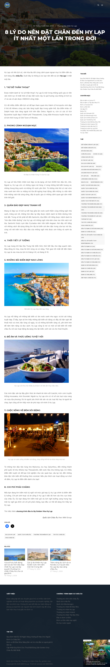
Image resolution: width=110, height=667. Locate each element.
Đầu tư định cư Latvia (86, 100)
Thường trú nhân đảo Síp (87, 126)
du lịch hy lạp (10, 534)
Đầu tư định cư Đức (64, 618)
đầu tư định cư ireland (90, 262)
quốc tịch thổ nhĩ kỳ (90, 200)
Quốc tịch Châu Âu (50, 517)
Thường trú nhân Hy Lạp (67, 26)
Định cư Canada (85, 105)
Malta (82, 111)
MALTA (84, 182)
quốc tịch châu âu (24, 534)
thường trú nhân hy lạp (42, 534)
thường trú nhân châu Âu (92, 213)
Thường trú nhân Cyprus (87, 124)
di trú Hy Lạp (87, 160)
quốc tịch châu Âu (89, 188)
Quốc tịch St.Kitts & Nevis (88, 117)
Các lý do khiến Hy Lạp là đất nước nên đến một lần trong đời (37, 565)
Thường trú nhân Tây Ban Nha (68, 615)
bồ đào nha (86, 150)
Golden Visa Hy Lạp (89, 172)
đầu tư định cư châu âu (91, 255)
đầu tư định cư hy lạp (90, 259)
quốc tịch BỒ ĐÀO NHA (90, 185)
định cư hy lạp (87, 271)
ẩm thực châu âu (88, 277)
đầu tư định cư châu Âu (91, 252)
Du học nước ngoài (64, 623)
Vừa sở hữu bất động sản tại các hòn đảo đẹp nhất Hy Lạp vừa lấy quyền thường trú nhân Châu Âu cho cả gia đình (14, 568)
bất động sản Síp (88, 147)
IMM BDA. (49, 664)
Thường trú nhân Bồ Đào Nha (89, 122)
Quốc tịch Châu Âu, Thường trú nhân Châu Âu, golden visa (28, 661)
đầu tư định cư (88, 246)
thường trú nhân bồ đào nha (91, 208)
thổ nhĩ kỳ (86, 219)
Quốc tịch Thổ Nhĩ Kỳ (86, 120)
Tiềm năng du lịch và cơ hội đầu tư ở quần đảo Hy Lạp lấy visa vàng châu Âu (60, 566)
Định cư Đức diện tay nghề (66, 620)
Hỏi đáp (82, 109)
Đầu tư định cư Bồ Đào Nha (92, 228)
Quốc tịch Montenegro (87, 115)
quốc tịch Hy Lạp (88, 194)
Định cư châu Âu (88, 231)
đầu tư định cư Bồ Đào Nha (92, 249)
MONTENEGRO (97, 182)
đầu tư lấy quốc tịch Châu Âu (91, 236)
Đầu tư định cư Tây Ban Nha (88, 102)
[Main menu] (102, 5)
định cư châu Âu (88, 268)
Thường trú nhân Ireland (66, 612)
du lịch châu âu (88, 163)
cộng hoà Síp (87, 157)
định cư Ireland (88, 274)
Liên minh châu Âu (89, 179)
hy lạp (85, 175)
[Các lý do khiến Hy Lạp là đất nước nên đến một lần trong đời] (37, 555)
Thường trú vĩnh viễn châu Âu (68, 599)
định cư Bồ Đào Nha (89, 265)
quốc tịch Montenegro (91, 197)
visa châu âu (9, 537)
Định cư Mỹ (83, 107)
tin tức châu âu (59, 534)
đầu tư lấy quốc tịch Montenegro (88, 242)
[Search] (98, 5)
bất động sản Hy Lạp (89, 144)
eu (99, 166)
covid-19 (97, 154)
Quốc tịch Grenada (86, 113)
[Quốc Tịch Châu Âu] (7, 5)
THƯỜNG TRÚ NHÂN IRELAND (89, 130)
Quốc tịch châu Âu (63, 601)
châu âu (86, 154)
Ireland (95, 175)
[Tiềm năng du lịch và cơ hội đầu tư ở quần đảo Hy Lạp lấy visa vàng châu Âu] (60, 555)
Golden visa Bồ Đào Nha (91, 169)
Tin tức (82, 133)
